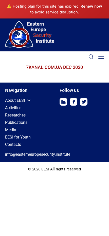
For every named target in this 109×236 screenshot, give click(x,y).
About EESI (15, 100)
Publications (16, 122)
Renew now (91, 6)
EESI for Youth (18, 137)
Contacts (13, 144)
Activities (13, 107)
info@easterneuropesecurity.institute (37, 154)
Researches (15, 115)
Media (10, 129)
